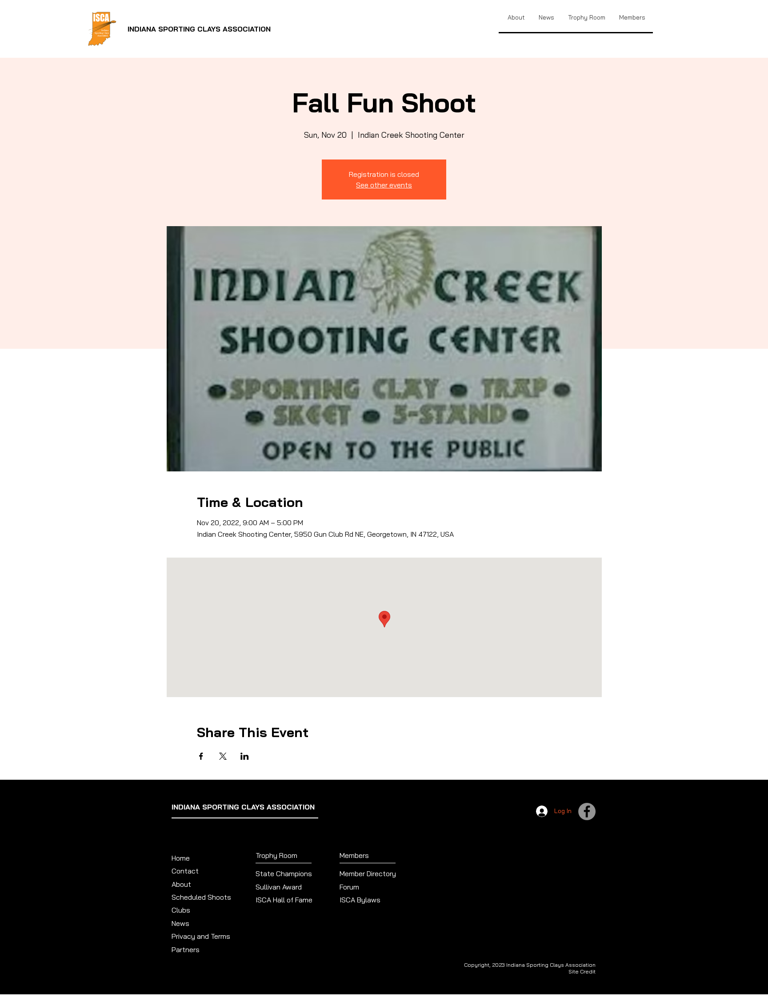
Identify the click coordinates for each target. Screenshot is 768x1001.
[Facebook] (587, 811)
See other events (384, 184)
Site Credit (582, 971)
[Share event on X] (223, 756)
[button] (586, 17)
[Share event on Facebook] (201, 756)
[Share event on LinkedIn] (244, 756)
